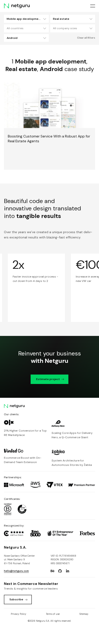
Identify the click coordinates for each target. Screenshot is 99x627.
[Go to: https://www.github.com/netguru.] (60, 571)
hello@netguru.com (16, 571)
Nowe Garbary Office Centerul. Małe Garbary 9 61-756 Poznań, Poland (19, 559)
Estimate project (48, 379)
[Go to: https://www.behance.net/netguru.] (52, 571)
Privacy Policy (18, 614)
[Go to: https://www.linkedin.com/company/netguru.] (67, 571)
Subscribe (16, 599)
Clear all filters (86, 37)
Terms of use (53, 614)
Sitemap (83, 614)
